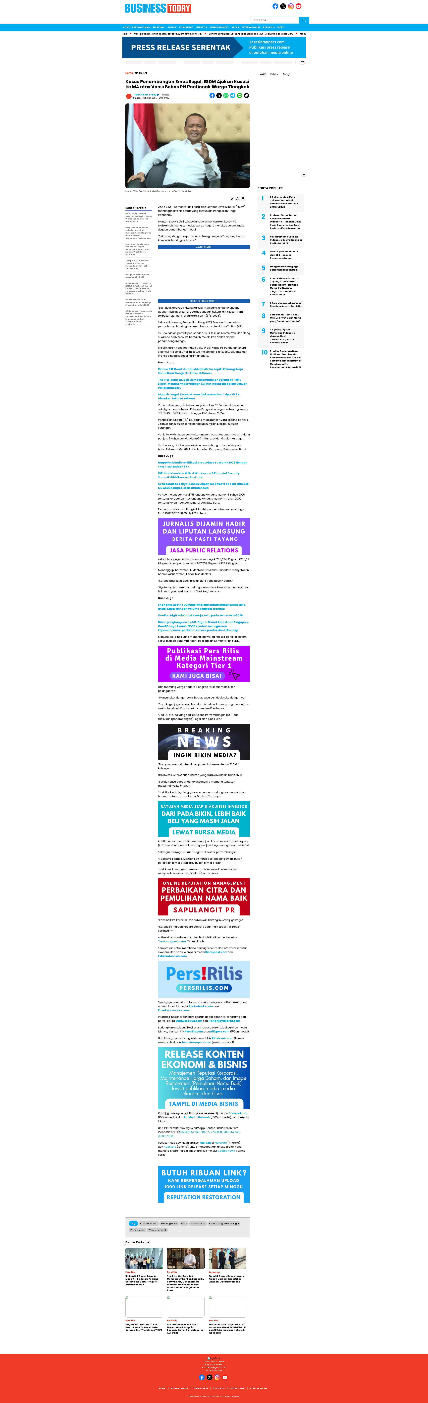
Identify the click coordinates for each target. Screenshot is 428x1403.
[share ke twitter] (219, 97)
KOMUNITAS (186, 27)
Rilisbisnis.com (222, 1038)
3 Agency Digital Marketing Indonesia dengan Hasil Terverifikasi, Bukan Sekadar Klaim (282, 336)
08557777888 (210, 1132)
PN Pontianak (137, 1230)
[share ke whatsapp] (226, 97)
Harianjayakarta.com (224, 1021)
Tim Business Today (144, 94)
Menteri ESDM (198, 1223)
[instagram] (291, 8)
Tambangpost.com (172, 941)
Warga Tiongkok (157, 1230)
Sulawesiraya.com (189, 1021)
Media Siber (237, 1388)
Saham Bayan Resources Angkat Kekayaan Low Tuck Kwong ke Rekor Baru (211, 33)
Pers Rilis (269, 27)
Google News (226, 1151)
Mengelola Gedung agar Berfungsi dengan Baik (284, 268)
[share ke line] (240, 97)
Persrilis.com (194, 1031)
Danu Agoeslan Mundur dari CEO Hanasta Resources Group (284, 255)
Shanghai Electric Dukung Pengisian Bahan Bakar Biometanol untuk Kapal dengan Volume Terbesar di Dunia (202, 607)
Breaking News (169, 1223)
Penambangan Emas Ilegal (224, 1223)
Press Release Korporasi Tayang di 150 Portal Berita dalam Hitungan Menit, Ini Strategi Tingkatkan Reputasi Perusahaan (284, 286)
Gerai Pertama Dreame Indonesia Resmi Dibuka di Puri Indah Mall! (286, 240)
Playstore (220, 1143)
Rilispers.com (219, 1031)
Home (126, 27)
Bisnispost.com (216, 952)
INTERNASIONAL (251, 27)
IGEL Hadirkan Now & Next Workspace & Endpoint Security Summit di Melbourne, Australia (199, 475)
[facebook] (276, 8)
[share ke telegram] (233, 97)
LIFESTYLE (201, 27)
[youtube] (299, 8)
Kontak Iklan (258, 1388)
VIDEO (280, 27)
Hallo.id (205, 1143)
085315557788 (189, 1132)
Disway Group (238, 1113)
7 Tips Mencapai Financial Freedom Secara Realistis (285, 304)
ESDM (184, 1223)
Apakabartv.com (200, 1006)
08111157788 (165, 1136)
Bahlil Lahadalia (148, 1223)
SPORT (235, 27)
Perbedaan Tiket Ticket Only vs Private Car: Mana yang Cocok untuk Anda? (285, 318)
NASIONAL (159, 27)
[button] (232, 199)
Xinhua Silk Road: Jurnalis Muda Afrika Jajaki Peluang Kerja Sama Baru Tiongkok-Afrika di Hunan (200, 371)
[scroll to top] (412, 1397)
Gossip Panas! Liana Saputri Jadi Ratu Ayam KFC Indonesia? (128, 33)
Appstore (170, 1147)
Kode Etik (219, 1388)
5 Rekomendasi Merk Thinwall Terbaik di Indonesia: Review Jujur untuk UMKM (284, 201)
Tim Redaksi (200, 1388)
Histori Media (179, 1388)
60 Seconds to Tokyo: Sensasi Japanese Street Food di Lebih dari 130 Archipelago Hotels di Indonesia (203, 486)
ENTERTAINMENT (219, 27)
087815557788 (229, 1132)
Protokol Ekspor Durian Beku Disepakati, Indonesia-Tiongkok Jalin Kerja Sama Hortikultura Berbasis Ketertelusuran (285, 222)
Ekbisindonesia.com (172, 956)
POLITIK (172, 27)
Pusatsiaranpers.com (173, 1010)
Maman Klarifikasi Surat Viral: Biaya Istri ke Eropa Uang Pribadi (296, 33)
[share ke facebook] (212, 97)
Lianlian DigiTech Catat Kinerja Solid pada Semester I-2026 (200, 615)
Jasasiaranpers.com (196, 1042)
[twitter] (283, 8)
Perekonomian (141, 27)
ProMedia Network (197, 1117)
